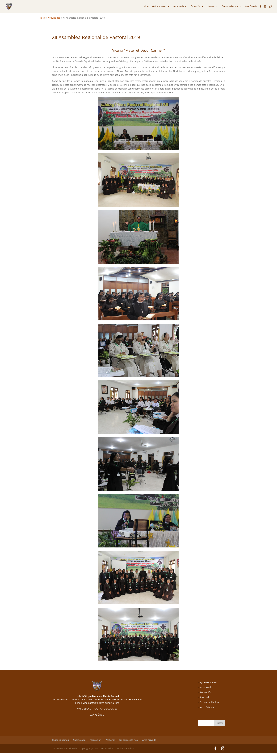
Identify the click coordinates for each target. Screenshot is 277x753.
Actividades (54, 17)
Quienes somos (159, 6)
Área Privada (207, 707)
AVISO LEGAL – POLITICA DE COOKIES (97, 708)
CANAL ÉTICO (97, 714)
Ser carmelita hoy (230, 6)
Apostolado (178, 6)
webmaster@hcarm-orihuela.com (101, 702)
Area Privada (251, 6)
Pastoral (211, 6)
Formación (195, 6)
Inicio (145, 6)
